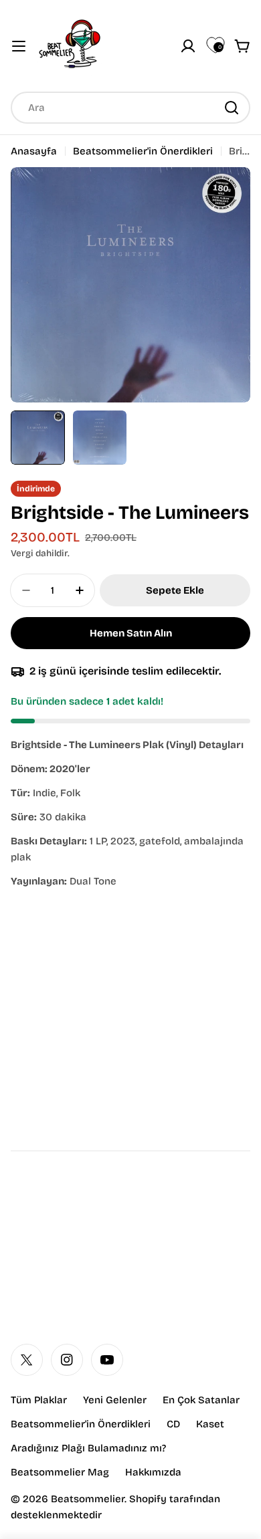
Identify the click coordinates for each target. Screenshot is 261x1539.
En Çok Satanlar (201, 1400)
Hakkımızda (153, 1472)
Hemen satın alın (131, 633)
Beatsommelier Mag (60, 1472)
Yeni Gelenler (115, 1400)
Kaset (210, 1424)
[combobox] (130, 108)
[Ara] (232, 108)
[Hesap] (188, 46)
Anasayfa (34, 151)
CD (173, 1424)
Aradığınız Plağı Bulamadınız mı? (88, 1448)
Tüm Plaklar (39, 1400)
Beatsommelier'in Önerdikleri (143, 151)
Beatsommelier (87, 1499)
